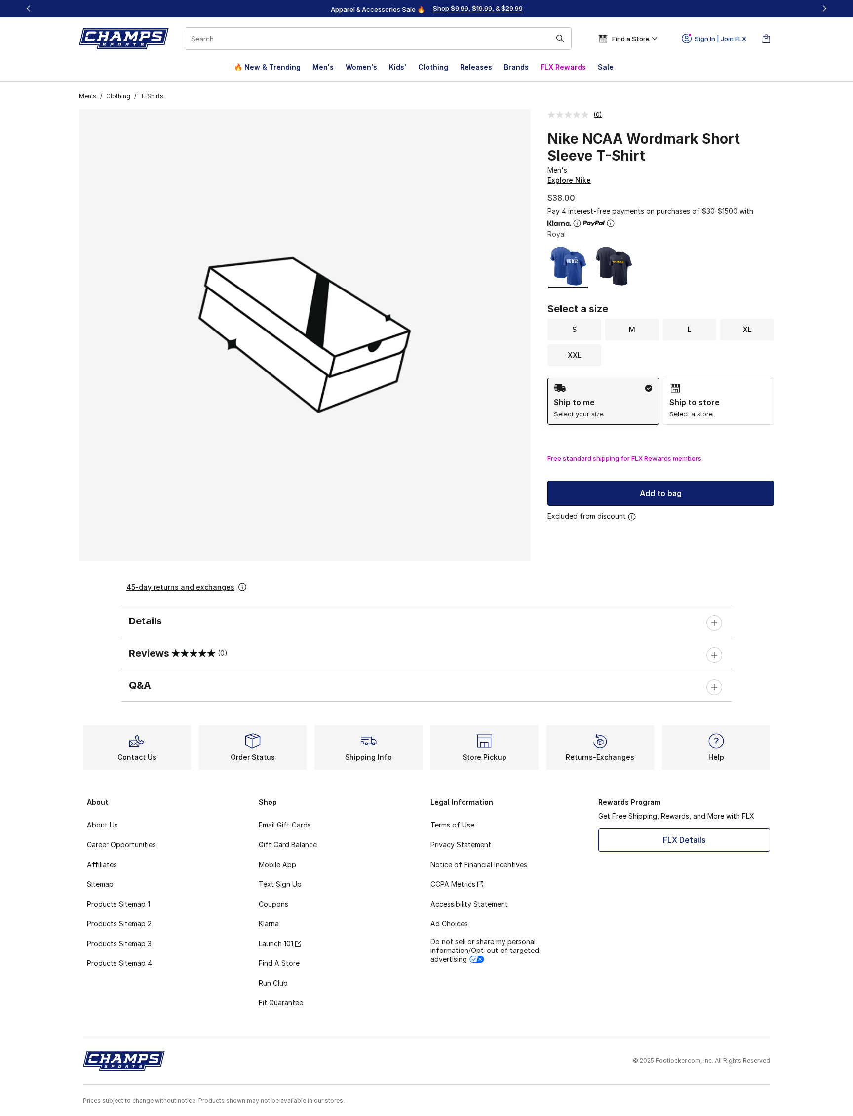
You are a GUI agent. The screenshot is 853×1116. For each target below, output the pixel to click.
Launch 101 (276, 943)
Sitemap (100, 884)
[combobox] (378, 38)
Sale (606, 67)
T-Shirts (151, 96)
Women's (361, 67)
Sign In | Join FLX (720, 38)
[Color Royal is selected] (568, 266)
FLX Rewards (563, 67)
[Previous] (29, 8)
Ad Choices (449, 923)
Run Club (273, 983)
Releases (476, 67)
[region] (426, 9)
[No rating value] (570, 114)
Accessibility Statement (469, 904)
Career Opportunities (121, 844)
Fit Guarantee (281, 1002)
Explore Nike (569, 180)
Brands (516, 67)
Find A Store (279, 963)
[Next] (824, 8)
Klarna (269, 923)
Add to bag (661, 493)
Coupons (273, 904)
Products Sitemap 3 (119, 943)
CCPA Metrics (452, 884)
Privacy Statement (460, 844)
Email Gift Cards (285, 825)
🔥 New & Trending (267, 67)
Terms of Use (452, 825)
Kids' (397, 67)
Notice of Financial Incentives (478, 864)
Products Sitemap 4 (119, 963)
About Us (102, 825)
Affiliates (102, 864)
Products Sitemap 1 (118, 904)
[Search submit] (560, 38)
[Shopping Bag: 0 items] (766, 38)
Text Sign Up (280, 884)
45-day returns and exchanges (180, 587)
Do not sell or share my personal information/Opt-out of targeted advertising (484, 950)
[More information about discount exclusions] (632, 517)
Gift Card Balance (288, 844)
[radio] (603, 401)
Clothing (433, 67)
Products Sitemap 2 (119, 923)
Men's (323, 67)
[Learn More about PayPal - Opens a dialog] (611, 223)
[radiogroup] (660, 401)
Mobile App (277, 864)
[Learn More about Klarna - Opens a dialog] (577, 223)
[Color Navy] (614, 266)
